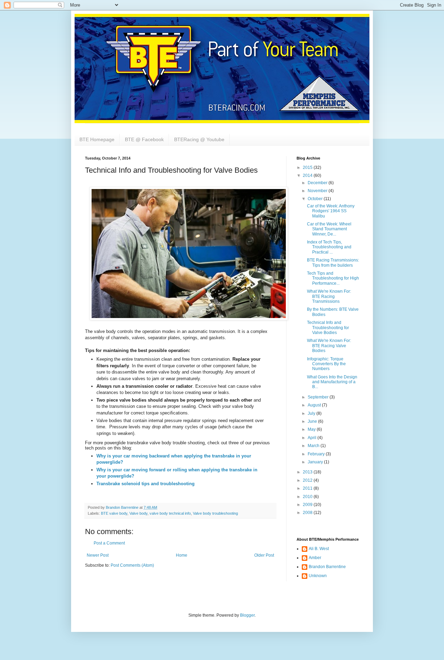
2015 (308, 167)
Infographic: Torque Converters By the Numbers (326, 364)
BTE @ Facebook (144, 139)
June (313, 421)
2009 (308, 504)
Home (181, 555)
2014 (308, 175)
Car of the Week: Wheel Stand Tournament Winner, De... (329, 229)
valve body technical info (170, 513)
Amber (315, 557)
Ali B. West (319, 548)
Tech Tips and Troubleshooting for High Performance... (333, 278)
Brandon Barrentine (327, 566)
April (312, 437)
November (318, 190)
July (312, 413)
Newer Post (98, 555)
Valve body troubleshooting (215, 513)
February (317, 454)
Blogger (247, 615)
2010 (308, 496)
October (316, 198)
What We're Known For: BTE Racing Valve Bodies (329, 345)
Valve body (138, 513)
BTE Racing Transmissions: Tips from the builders (333, 262)
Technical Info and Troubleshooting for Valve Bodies (328, 327)
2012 (308, 480)
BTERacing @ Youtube (199, 139)
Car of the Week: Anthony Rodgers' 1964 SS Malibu (331, 211)
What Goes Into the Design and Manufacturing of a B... (332, 382)
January (316, 462)
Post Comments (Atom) (132, 565)
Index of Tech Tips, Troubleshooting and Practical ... (329, 247)
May (312, 429)
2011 (308, 488)
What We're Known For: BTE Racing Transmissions (329, 296)
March (314, 445)
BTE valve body (114, 513)
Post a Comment (109, 543)
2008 (308, 512)
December (318, 182)
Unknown (318, 575)
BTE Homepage (96, 139)
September (319, 397)
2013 (308, 472)
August (315, 405)
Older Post (264, 555)
